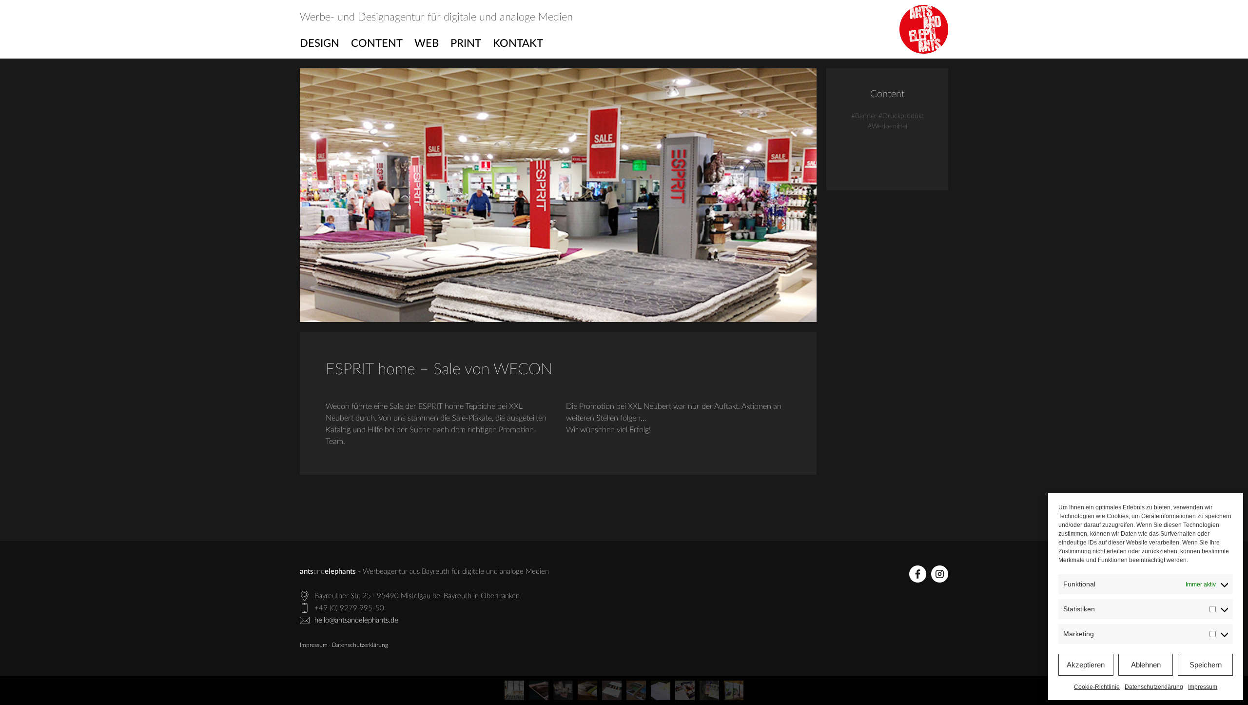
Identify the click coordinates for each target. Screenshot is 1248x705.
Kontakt (518, 43)
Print (465, 43)
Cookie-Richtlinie (1097, 687)
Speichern (1206, 665)
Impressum (1202, 687)
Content (377, 43)
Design (319, 43)
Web (426, 43)
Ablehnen (1146, 665)
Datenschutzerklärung (1154, 687)
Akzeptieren (1086, 665)
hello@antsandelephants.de (356, 620)
